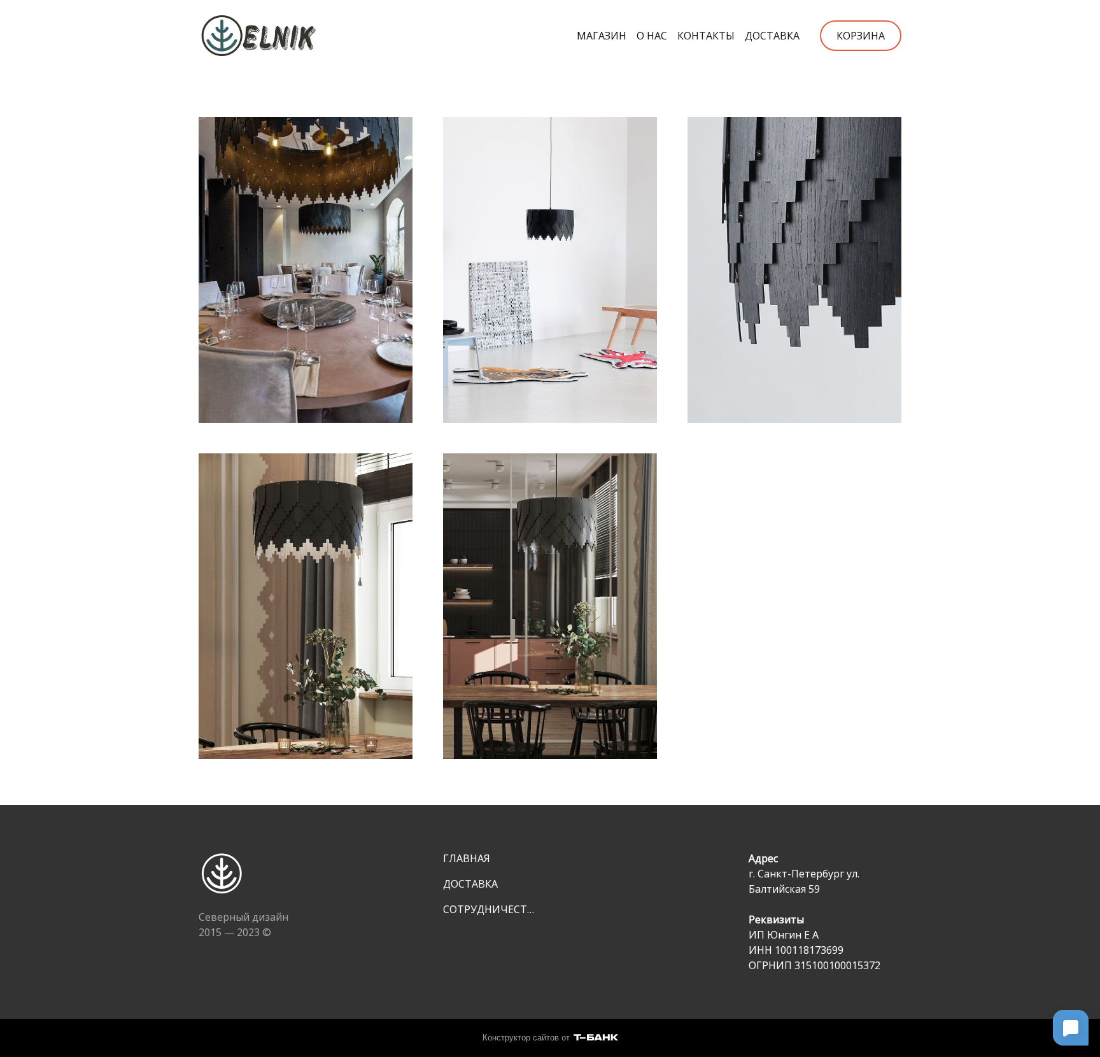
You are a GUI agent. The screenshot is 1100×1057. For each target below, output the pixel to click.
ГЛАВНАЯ (466, 858)
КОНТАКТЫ (706, 36)
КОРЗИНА (860, 36)
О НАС (652, 36)
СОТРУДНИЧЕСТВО (491, 909)
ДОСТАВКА (772, 36)
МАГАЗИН (601, 36)
